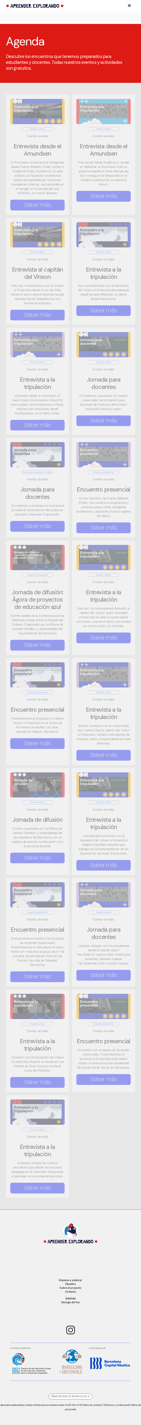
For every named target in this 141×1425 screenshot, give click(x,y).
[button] (129, 5)
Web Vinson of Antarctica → (70, 1396)
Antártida (70, 1298)
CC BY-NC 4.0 (72, 1405)
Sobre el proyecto (70, 1287)
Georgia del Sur (70, 1302)
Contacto (70, 1291)
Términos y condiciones (116, 1405)
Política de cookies (91, 1405)
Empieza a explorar (70, 1280)
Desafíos (70, 1283)
